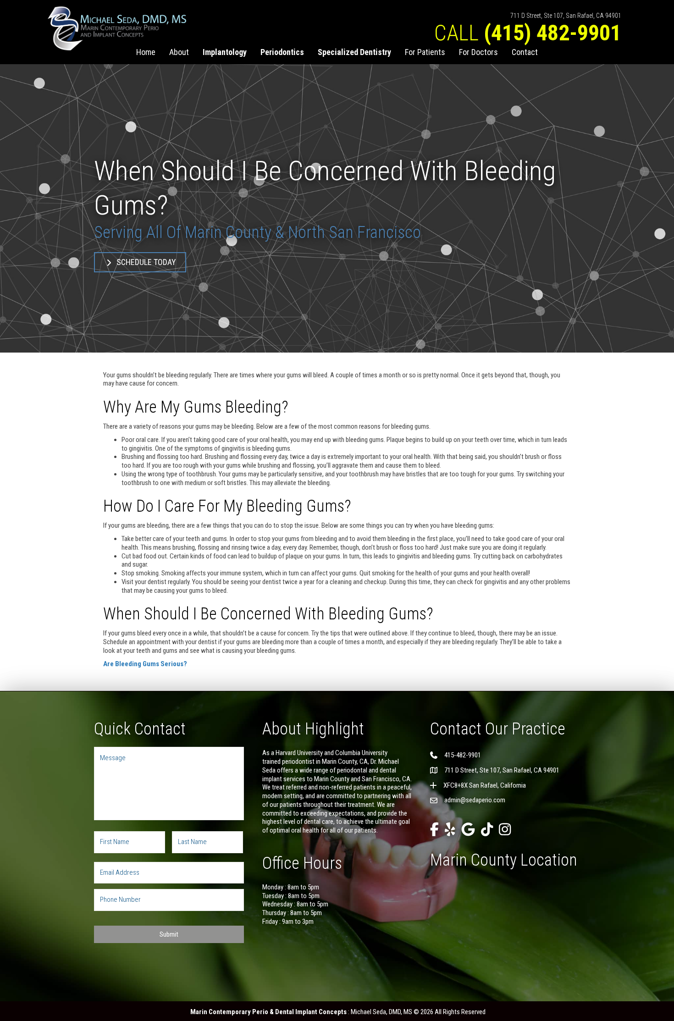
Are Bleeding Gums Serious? (145, 664)
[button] (140, 262)
